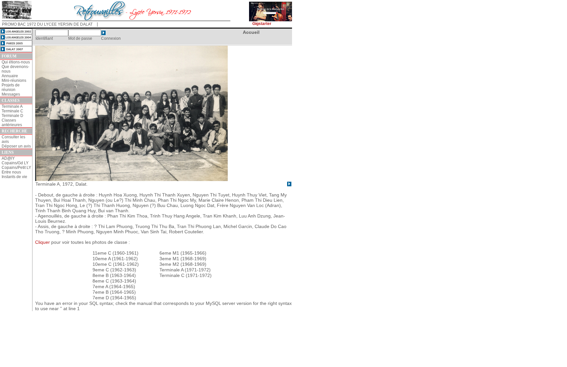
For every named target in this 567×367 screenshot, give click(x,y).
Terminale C (12, 111)
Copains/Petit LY (16, 167)
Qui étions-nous (16, 62)
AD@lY (8, 158)
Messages (11, 94)
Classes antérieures (12, 122)
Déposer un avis (16, 146)
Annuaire (10, 76)
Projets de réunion (11, 87)
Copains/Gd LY (15, 163)
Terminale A (12, 106)
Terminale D (12, 115)
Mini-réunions (14, 80)
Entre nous (11, 172)
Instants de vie (14, 176)
